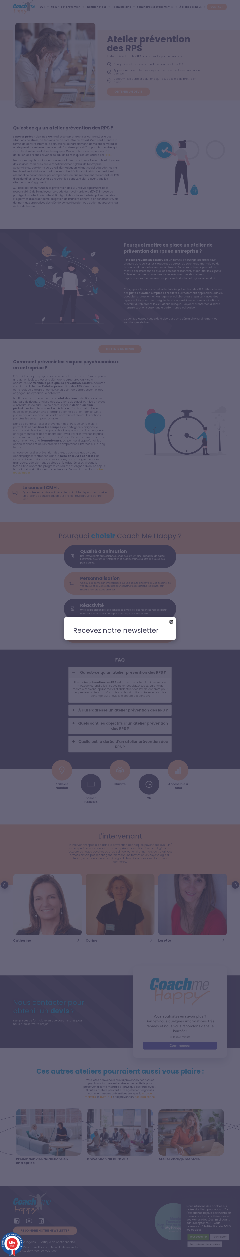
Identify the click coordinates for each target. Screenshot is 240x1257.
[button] (171, 622)
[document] (120, 628)
